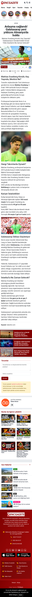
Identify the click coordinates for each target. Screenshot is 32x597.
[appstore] (8, 555)
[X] (10, 550)
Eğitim (15, 485)
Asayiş (26, 7)
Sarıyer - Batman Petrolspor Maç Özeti (22, 424)
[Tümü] (30, 465)
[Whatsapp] (22, 550)
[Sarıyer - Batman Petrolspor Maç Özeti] (24, 418)
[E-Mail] (12, 405)
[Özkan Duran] (5, 402)
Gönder (5, 378)
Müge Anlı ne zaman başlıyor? (21, 505)
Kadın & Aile (17, 502)
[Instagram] (16, 550)
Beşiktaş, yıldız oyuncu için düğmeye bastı (7, 424)
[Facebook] (7, 550)
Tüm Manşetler (8, 571)
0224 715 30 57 (17, 537)
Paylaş (5, 67)
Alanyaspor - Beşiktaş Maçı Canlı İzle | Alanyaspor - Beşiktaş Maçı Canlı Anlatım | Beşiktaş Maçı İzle (22, 453)
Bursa (3, 7)
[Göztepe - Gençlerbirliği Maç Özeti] (8, 432)
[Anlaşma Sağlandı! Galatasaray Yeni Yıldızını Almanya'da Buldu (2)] (16, 146)
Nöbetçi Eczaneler (10, 563)
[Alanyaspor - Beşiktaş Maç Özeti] (8, 446)
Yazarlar (20, 7)
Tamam (20, 595)
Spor (13, 7)
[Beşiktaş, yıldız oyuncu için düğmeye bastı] (8, 418)
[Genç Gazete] (9, 2)
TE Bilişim (20, 587)
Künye (18, 582)
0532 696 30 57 (17, 540)
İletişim (14, 582)
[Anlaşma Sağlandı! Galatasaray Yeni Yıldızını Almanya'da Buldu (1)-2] (16, 225)
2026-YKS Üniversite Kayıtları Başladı (21, 489)
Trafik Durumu (8, 566)
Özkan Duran (6, 71)
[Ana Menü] (29, 2)
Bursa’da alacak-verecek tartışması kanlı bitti (20, 481)
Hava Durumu (22, 563)
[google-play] (23, 555)
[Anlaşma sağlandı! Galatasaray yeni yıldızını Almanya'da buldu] (16, 55)
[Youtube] (19, 550)
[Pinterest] (13, 550)
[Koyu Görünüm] (25, 2)
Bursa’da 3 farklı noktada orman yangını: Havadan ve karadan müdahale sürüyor (20, 473)
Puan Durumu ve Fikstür (22, 567)
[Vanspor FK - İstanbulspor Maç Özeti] (24, 432)
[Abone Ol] (30, 67)
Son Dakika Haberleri (21, 572)
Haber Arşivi (8, 576)
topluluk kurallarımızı (17, 384)
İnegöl (9, 7)
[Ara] (27, 2)
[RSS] (25, 550)
